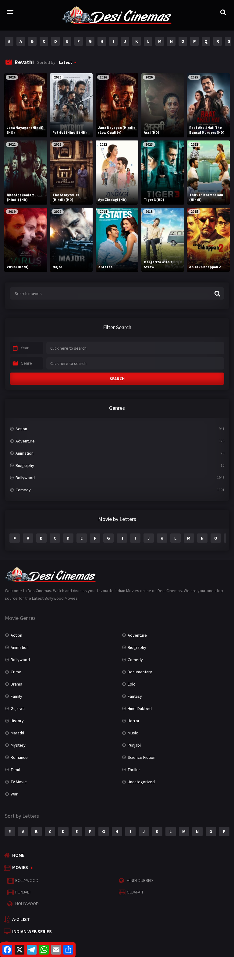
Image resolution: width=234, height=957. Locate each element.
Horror (134, 720)
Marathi (17, 733)
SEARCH (117, 378)
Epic (131, 684)
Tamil (15, 769)
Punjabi (134, 745)
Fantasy (135, 696)
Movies (20, 867)
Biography (25, 465)
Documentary (140, 672)
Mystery (18, 745)
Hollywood (27, 903)
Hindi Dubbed (140, 708)
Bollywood (25, 477)
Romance (19, 757)
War (14, 794)
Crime (16, 672)
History (17, 720)
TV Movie (19, 781)
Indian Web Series (32, 931)
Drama (16, 684)
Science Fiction (141, 757)
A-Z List (21, 919)
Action (21, 428)
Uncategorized (141, 781)
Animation (25, 453)
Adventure (25, 441)
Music (133, 733)
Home (18, 855)
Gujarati (18, 708)
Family (16, 696)
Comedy (23, 490)
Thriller (134, 769)
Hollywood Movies (34, 944)
